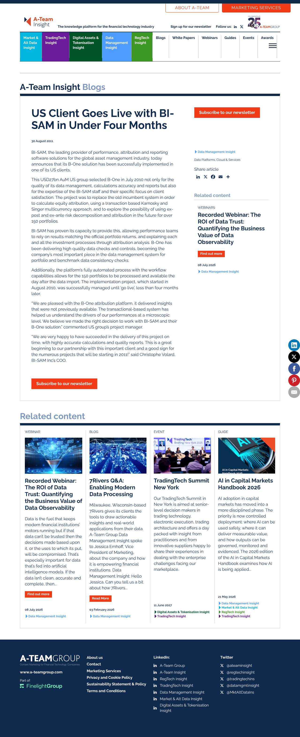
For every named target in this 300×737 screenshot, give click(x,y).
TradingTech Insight (55, 40)
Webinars (210, 38)
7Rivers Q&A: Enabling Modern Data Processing (112, 487)
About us (95, 657)
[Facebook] (294, 368)
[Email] (294, 392)
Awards (267, 38)
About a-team (192, 7)
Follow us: (224, 27)
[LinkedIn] (294, 345)
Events (248, 38)
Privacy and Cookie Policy (109, 677)
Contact (94, 664)
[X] (294, 357)
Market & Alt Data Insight (240, 608)
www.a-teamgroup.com (41, 672)
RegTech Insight (142, 40)
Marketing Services (256, 7)
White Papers (183, 38)
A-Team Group (172, 665)
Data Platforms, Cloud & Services (217, 160)
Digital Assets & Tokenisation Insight (86, 43)
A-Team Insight (173, 672)
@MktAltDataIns (240, 692)
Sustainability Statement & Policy (116, 684)
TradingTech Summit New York (181, 484)
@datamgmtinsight (243, 685)
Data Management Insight (116, 43)
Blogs (160, 38)
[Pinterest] (294, 380)
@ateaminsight (239, 665)
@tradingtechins (241, 679)
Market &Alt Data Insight (30, 43)
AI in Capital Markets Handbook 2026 (245, 484)
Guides (230, 38)
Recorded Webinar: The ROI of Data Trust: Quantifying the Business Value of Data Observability (231, 228)
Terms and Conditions (106, 691)
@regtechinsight (241, 672)
